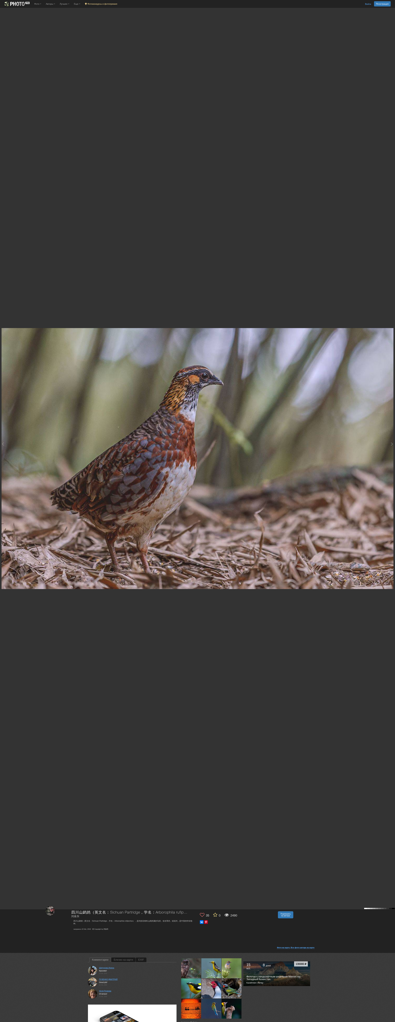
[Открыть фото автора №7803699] (211, 1009)
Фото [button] (37, 4)
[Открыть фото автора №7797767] (232, 1009)
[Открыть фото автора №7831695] (232, 988)
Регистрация (382, 4)
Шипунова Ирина (106, 968)
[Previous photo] (3, 444)
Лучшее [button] (64, 4)
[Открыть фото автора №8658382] (191, 968)
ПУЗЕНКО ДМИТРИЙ (108, 979)
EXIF (141, 959)
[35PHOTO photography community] (17, 4)
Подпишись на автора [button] (286, 915)
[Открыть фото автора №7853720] (191, 988)
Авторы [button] (50, 4)
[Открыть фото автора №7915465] (211, 968)
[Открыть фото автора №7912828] (232, 968)
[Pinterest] (206, 922)
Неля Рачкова (105, 991)
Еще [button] (76, 4)
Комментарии (100, 959)
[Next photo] (392, 444)
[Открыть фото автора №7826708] (191, 1009)
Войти (368, 4)
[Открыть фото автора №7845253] (211, 988)
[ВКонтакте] (202, 922)
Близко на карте (123, 959)
